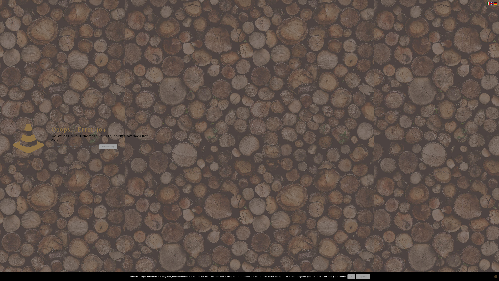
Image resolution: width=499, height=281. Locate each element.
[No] (495, 276)
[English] (492, 3)
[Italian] (488, 3)
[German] (495, 3)
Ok (351, 276)
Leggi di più (363, 276)
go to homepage (108, 147)
